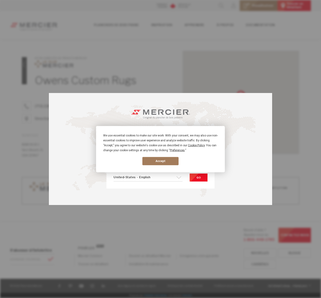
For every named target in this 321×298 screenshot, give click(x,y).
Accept (160, 161)
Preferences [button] (177, 150)
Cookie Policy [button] (196, 145)
